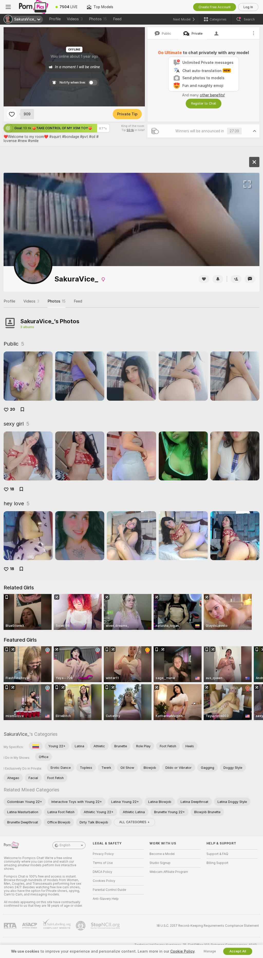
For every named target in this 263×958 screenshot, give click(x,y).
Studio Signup (160, 863)
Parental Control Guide (109, 890)
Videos (75, 19)
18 (12, 489)
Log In (248, 7)
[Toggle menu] (8, 7)
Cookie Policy (182, 951)
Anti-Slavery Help (106, 899)
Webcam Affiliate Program (168, 872)
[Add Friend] (236, 279)
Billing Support (217, 863)
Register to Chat (203, 103)
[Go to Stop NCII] (106, 926)
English (65, 845)
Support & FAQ (217, 854)
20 (12, 409)
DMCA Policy (102, 872)
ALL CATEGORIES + (134, 822)
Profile (55, 19)
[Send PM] (250, 279)
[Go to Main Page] (33, 7)
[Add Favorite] (12, 114)
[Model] (254, 162)
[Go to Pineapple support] (81, 926)
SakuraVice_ (16, 734)
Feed (117, 19)
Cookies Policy (104, 881)
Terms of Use (103, 863)
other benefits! (212, 95)
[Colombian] (36, 746)
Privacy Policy (103, 854)
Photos (98, 19)
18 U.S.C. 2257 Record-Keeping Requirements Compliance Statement (207, 925)
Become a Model (162, 854)
